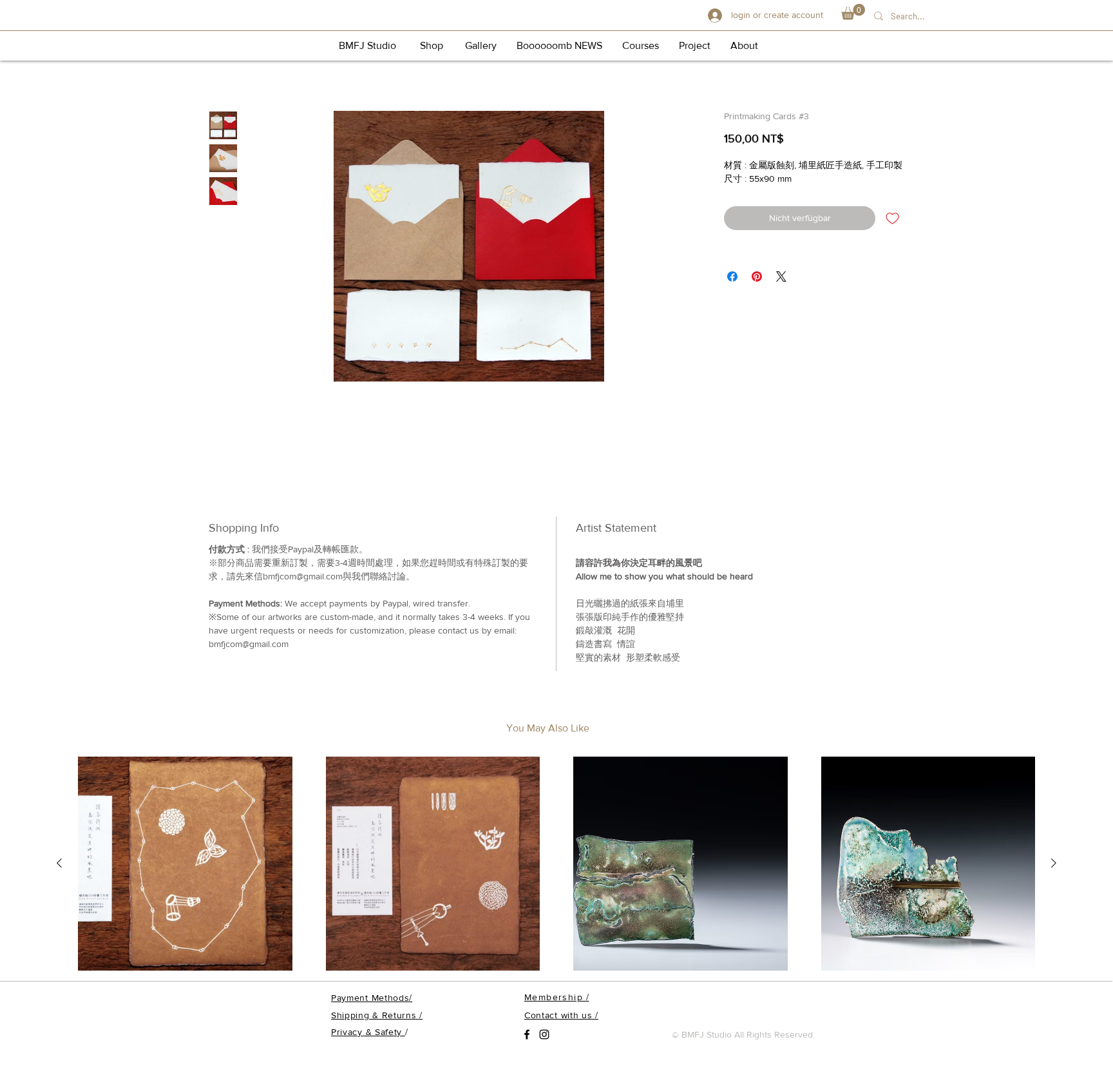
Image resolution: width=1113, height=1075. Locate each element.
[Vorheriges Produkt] (59, 863)
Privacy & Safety (368, 1032)
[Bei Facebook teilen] (732, 276)
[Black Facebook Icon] (526, 1034)
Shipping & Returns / (377, 1015)
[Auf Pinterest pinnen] (757, 276)
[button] (853, 12)
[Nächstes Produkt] (1053, 863)
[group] (556, 864)
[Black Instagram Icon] (544, 1034)
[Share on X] (781, 276)
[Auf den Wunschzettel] (892, 218)
